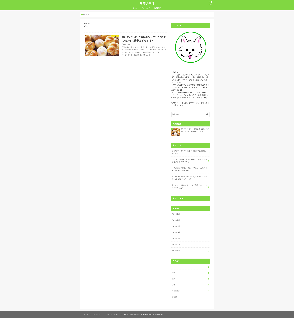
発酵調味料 (157, 8)
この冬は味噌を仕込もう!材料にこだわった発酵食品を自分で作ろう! (189, 161)
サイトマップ (145, 8)
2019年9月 (176, 250)
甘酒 (173, 285)
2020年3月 (176, 214)
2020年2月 (176, 220)
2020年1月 (176, 226)
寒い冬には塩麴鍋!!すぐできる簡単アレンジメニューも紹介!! (189, 186)
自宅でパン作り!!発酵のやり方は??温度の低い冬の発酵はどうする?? (189, 152)
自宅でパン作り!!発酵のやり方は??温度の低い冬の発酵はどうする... (195, 130)
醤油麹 (174, 297)
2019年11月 (176, 238)
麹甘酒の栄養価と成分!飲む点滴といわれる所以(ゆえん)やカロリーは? (189, 178)
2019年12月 (176, 232)
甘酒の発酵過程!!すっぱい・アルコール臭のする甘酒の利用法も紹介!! (189, 169)
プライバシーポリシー (112, 314)
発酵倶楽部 (147, 3)
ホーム (135, 8)
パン (173, 266)
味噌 (173, 273)
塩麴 (173, 279)
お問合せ (127, 314)
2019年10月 (176, 244)
